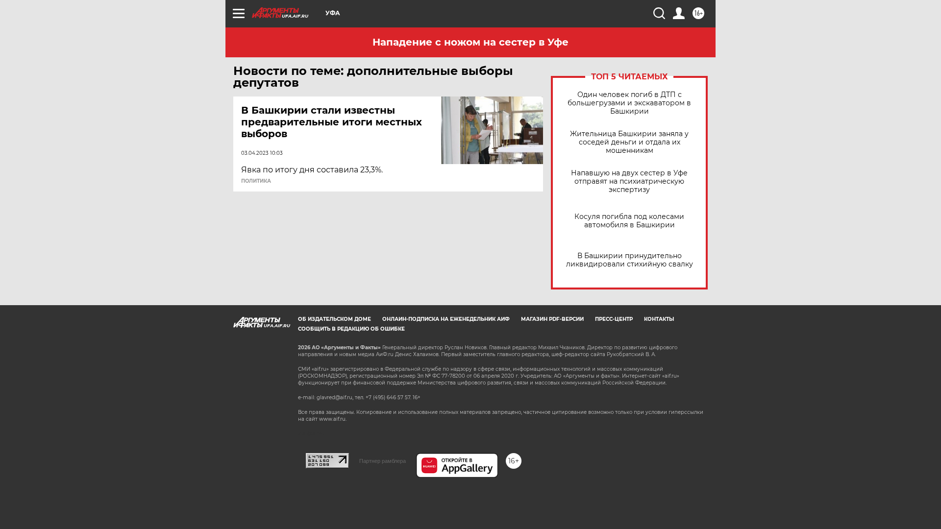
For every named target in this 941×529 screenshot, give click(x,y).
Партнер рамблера (382, 461)
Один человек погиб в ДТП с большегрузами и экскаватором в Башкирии (629, 103)
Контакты (659, 319)
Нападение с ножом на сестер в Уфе (470, 42)
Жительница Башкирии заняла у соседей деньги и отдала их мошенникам (629, 142)
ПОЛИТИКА (256, 181)
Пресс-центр (614, 319)
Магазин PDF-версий (552, 319)
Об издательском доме (334, 319)
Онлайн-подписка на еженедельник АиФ (446, 319)
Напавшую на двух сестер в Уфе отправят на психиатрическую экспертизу (629, 181)
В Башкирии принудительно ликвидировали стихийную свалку (629, 260)
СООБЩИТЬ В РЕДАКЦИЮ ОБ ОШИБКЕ (351, 329)
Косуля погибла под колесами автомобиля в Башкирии (629, 221)
